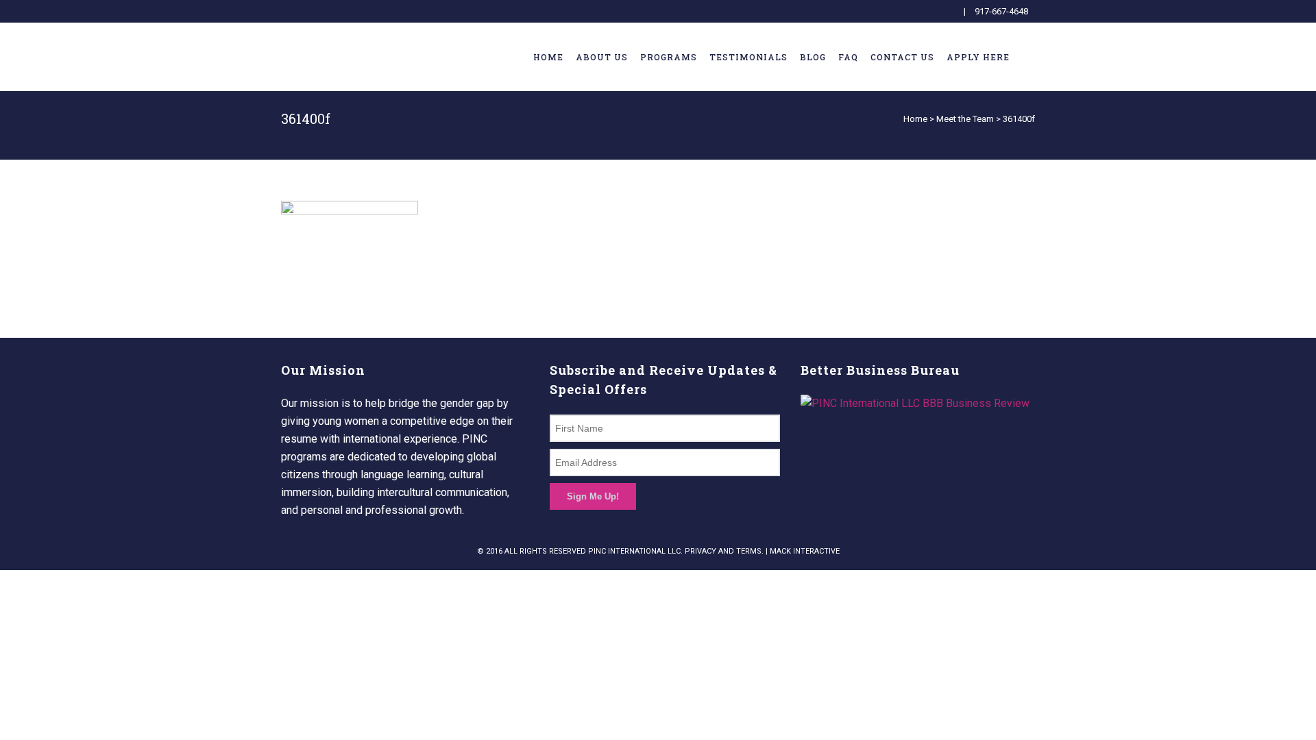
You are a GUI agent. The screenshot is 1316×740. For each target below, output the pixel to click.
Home (915, 119)
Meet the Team (965, 119)
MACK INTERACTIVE (805, 551)
